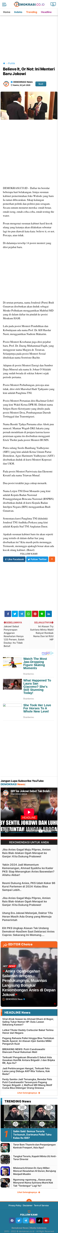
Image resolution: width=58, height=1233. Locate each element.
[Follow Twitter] (19, 1220)
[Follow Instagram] (32, 1220)
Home (6, 12)
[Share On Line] (42, 614)
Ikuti (41, 83)
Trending (31, 12)
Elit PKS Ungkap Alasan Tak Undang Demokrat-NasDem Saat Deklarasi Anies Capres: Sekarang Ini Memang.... (28, 932)
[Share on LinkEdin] (49, 614)
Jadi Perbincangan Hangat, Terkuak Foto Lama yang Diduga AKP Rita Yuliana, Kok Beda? (26, 1071)
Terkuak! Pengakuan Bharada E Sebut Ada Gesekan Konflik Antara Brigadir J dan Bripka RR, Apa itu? (28, 1060)
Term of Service (41, 1205)
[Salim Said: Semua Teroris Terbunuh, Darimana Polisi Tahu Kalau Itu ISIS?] (29, 1121)
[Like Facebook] (12, 1220)
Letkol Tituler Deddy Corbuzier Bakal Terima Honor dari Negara (28, 1031)
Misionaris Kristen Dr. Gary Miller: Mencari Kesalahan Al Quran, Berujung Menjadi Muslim (34, 1171)
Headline (46, 12)
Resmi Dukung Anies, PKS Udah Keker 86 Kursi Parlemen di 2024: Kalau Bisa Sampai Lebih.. (28, 886)
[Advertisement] (29, 34)
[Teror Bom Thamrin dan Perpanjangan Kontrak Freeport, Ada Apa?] (5, 1147)
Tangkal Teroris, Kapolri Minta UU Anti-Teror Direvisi (35, 1158)
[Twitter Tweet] (15, 614)
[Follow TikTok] (39, 1220)
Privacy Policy (15, 1205)
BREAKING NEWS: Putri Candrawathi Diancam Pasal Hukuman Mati (23, 1051)
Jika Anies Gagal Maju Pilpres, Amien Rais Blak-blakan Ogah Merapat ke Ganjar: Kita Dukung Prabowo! (26, 853)
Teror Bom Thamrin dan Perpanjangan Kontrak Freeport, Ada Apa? (34, 1146)
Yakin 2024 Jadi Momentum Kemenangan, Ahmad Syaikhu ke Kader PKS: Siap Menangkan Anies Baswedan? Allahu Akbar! (28, 870)
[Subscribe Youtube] (46, 1220)
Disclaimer (27, 1205)
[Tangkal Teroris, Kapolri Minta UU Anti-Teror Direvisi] (5, 1159)
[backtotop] (29, 1201)
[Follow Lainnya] (52, 559)
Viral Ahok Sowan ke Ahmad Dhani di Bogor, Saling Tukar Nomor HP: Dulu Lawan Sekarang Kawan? (28, 1022)
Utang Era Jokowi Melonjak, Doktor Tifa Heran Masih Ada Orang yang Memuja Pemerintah (27, 916)
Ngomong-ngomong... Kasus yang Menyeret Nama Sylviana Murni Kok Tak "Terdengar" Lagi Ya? (33, 1182)
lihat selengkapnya (27, 1093)
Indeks (18, 12)
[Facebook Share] (7, 614)
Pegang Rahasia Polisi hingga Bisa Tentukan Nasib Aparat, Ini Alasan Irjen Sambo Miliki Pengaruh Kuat (28, 1041)
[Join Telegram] (26, 1220)
